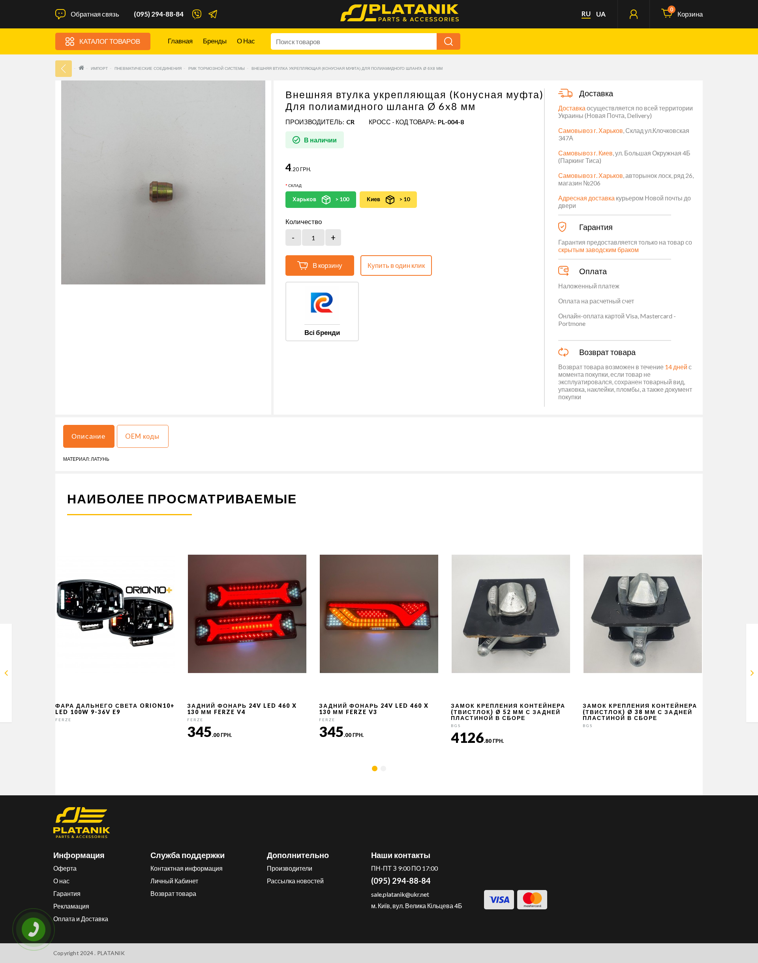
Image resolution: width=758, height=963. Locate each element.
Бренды (215, 41)
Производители (289, 868)
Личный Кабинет (174, 880)
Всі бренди (322, 332)
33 (63, 68)
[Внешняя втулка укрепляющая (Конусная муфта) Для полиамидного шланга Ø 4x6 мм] (6, 674)
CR (350, 121)
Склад (295, 185)
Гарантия (67, 893)
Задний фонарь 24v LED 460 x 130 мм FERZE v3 (374, 708)
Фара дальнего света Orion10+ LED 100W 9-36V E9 (115, 708)
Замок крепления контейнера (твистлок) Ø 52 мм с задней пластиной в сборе (508, 711)
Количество (303, 222)
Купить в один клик (396, 265)
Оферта (65, 868)
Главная (180, 41)
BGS (456, 725)
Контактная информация (186, 868)
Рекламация (71, 906)
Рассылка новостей (295, 880)
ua (601, 14)
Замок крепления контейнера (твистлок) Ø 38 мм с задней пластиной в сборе (640, 711)
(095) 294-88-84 (159, 14)
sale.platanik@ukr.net (400, 894)
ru (586, 14)
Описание (88, 436)
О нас (246, 41)
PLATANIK (111, 953)
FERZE (63, 719)
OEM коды (142, 436)
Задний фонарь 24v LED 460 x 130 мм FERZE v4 (242, 708)
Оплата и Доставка (80, 918)
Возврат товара (173, 893)
